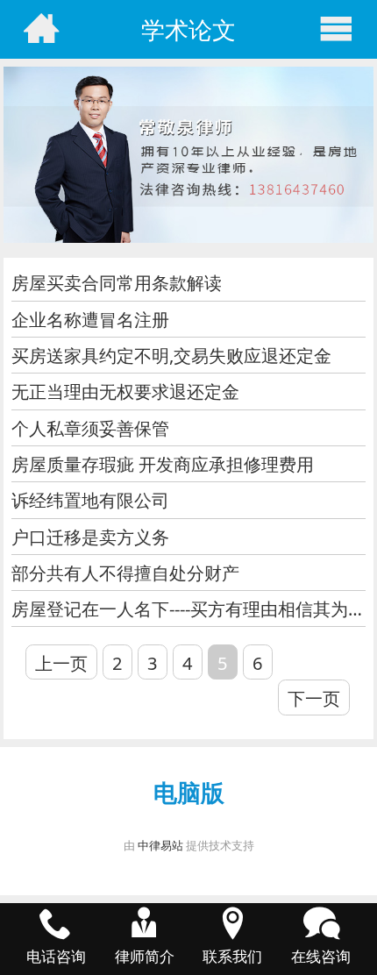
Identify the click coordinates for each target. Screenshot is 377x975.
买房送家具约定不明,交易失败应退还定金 (171, 355)
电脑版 (188, 792)
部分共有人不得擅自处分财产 (125, 572)
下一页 (314, 698)
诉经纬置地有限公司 (90, 500)
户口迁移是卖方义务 (90, 536)
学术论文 (188, 29)
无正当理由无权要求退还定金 (125, 391)
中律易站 (160, 845)
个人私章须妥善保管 (90, 428)
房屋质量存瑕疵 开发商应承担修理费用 (162, 464)
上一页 (61, 663)
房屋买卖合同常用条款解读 (116, 282)
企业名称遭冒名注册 (90, 319)
